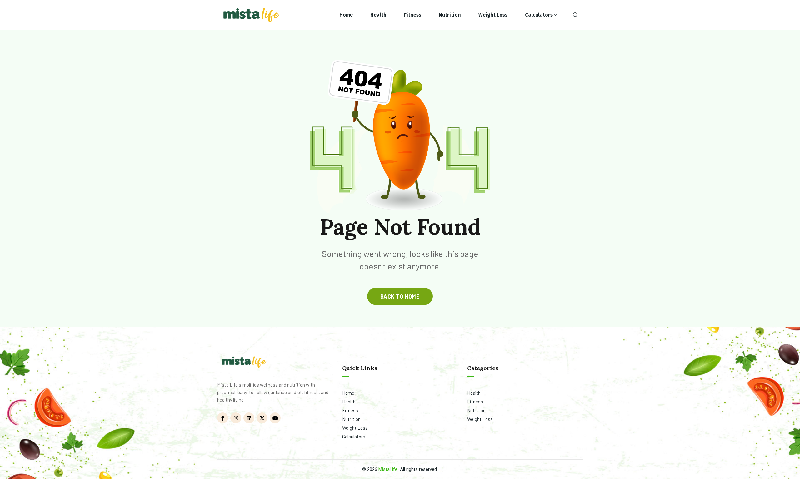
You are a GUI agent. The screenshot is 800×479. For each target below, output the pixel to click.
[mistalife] (250, 15)
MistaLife (388, 469)
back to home (400, 296)
